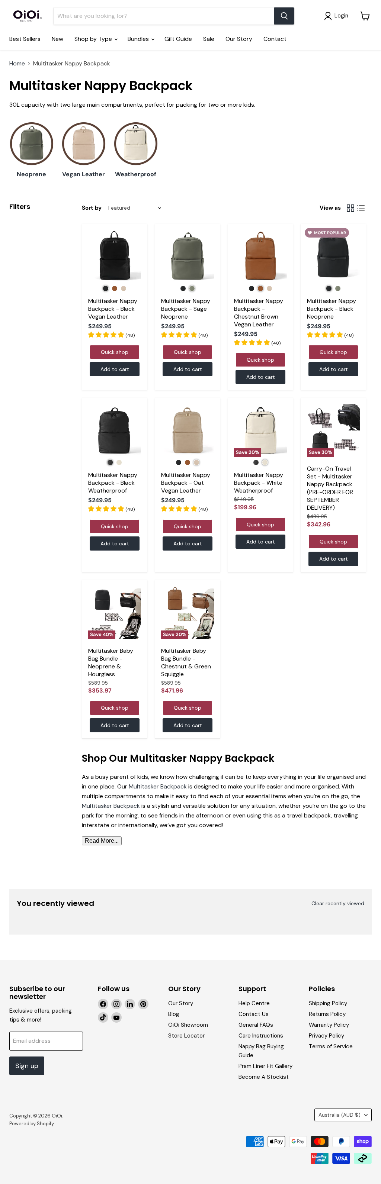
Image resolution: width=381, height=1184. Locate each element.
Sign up (26, 1065)
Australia (339, 1115)
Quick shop (114, 352)
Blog (173, 1014)
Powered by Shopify (31, 1123)
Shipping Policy (328, 1003)
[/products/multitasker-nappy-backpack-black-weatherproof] (114, 430)
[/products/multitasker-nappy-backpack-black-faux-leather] (114, 256)
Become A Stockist (263, 1077)
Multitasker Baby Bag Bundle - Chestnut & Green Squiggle (186, 662)
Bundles (139, 39)
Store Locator (186, 1035)
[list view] (361, 208)
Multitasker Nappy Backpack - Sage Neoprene (185, 308)
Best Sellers (25, 39)
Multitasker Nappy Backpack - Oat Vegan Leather (185, 482)
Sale (208, 39)
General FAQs (255, 1025)
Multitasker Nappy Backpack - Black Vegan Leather (112, 308)
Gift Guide (178, 39)
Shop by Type (93, 39)
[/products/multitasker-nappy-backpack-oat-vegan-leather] (187, 430)
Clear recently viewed (337, 903)
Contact (274, 39)
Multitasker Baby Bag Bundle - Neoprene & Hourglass (110, 662)
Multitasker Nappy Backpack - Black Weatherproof (112, 482)
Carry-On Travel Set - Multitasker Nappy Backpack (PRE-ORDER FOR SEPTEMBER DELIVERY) (330, 488)
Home (17, 63)
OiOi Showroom (188, 1025)
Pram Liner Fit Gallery (265, 1066)
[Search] (284, 16)
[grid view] (350, 208)
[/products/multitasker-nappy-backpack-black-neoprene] (333, 256)
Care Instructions (260, 1035)
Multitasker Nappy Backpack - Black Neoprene (331, 308)
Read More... (102, 841)
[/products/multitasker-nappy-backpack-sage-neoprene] (187, 256)
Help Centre (254, 1003)
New (57, 39)
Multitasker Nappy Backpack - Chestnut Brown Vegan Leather (258, 312)
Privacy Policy (326, 1035)
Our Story (238, 39)
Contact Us (253, 1014)
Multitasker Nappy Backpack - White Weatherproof (258, 482)
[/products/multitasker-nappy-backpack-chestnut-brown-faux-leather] (260, 256)
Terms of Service (331, 1046)
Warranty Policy (329, 1025)
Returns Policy (327, 1014)
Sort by (92, 208)
